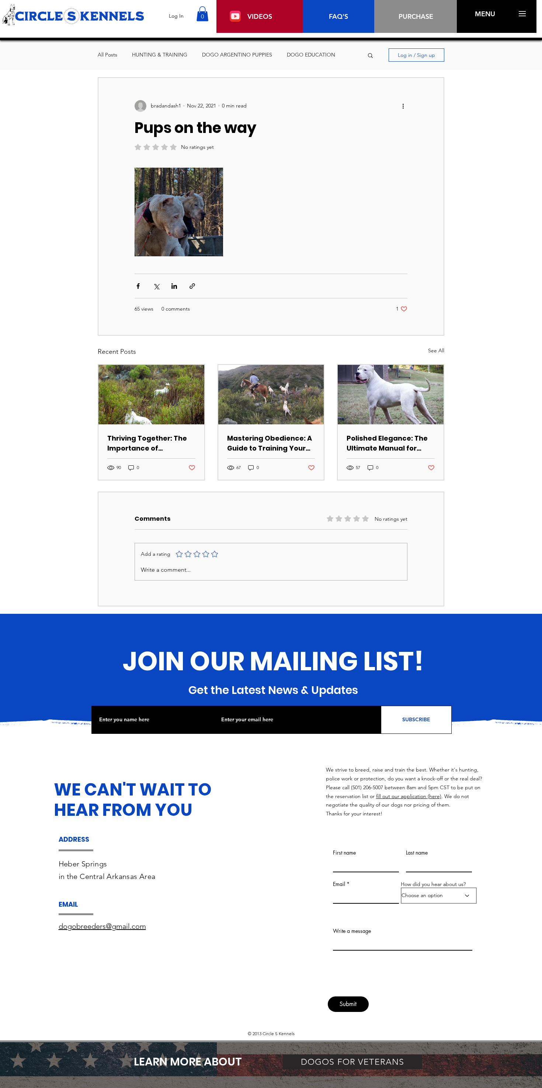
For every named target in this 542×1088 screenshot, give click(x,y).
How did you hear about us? (433, 884)
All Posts (107, 54)
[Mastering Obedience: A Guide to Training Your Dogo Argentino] (271, 394)
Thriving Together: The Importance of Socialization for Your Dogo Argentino (147, 443)
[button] (202, 13)
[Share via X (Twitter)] (156, 286)
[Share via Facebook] (138, 286)
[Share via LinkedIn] (174, 286)
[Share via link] (192, 286)
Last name (417, 852)
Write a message (352, 931)
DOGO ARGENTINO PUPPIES (237, 54)
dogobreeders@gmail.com (102, 926)
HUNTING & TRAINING (159, 54)
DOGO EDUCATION (311, 54)
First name (344, 852)
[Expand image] (179, 212)
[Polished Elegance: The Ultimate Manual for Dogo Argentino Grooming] (391, 394)
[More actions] (403, 106)
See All (436, 350)
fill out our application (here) (408, 796)
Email (339, 884)
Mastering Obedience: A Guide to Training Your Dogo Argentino (269, 443)
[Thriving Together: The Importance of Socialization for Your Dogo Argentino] (151, 394)
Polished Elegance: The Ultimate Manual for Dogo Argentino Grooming (387, 443)
